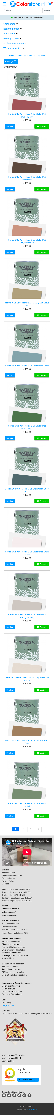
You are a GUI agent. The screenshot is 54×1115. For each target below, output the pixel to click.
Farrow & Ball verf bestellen (13, 947)
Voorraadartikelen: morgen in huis (28, 17)
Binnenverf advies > (10, 909)
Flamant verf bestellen (11, 952)
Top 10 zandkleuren (10, 923)
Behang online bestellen (13, 964)
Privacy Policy (8, 881)
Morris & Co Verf (25, 55)
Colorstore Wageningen (12, 994)
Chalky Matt (39, 55)
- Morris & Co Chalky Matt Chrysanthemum (27, 241)
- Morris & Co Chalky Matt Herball (27, 804)
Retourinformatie (9, 878)
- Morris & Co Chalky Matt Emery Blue (27, 490)
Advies (5, 905)
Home (11, 55)
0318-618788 (19, 895)
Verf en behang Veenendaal (13, 1055)
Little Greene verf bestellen (13, 950)
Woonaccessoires (12, 48)
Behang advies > (9, 912)
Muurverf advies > (10, 915)
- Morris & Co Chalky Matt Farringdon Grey (27, 615)
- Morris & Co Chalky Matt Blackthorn (27, 178)
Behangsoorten (11, 38)
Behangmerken (11, 28)
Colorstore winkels (23, 983)
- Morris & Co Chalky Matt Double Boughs (27, 427)
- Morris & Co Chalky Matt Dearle (27, 366)
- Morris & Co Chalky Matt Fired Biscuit (27, 678)
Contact (5, 884)
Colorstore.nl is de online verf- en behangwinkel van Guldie (27, 1013)
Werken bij (6, 1002)
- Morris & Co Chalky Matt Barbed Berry (27, 115)
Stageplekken (8, 1005)
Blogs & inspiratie (9, 926)
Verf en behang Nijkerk (11, 1058)
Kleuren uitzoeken (10, 920)
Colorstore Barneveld (11, 986)
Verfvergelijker (8, 1061)
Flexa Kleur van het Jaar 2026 (15, 929)
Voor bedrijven (8, 958)
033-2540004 (26, 898)
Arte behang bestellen (11, 969)
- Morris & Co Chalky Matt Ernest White (27, 553)
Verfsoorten (9, 33)
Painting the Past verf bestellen (15, 955)
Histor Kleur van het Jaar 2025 (15, 933)
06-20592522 (26, 901)
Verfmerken (9, 24)
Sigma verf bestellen (10, 944)
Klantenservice (8, 872)
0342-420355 (24, 892)
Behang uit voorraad (10, 966)
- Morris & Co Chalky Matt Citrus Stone (27, 304)
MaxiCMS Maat (31, 1110)
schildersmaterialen (13, 43)
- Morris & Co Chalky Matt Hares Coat (27, 741)
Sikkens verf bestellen (11, 941)
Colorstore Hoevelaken (12, 991)
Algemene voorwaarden (12, 875)
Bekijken (9, 126)
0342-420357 (24, 889)
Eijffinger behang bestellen (13, 972)
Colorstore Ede (8, 989)
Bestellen (43, 126)
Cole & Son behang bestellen (14, 975)
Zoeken (47, 10)
